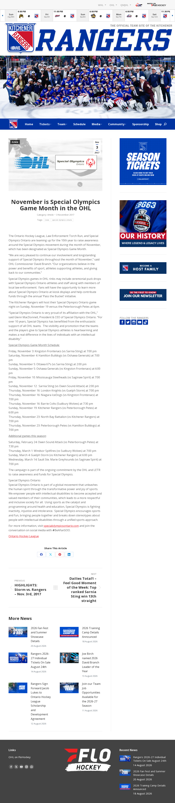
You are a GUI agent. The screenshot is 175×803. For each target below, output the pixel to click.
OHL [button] (112, 4)
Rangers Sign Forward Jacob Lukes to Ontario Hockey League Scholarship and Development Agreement (41, 701)
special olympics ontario (62, 220)
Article (15, 142)
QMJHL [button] (124, 4)
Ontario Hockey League (24, 536)
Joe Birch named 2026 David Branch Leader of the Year (90, 662)
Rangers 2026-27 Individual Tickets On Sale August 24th (40, 660)
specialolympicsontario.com (61, 526)
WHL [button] (101, 4)
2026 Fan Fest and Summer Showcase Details (39, 634)
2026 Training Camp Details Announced (91, 632)
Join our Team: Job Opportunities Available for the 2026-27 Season (91, 695)
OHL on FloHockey (20, 757)
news (47, 220)
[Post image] (18, 632)
